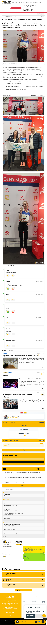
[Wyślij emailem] (40, 353)
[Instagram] (10, 615)
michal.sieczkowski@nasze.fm (13, 417)
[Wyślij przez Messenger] (38, 353)
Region (33, 602)
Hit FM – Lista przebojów (11, 569)
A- (38, 13)
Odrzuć (39, 616)
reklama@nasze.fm (13, 605)
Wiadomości (20, 2)
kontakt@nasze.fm (24, 433)
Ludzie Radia (24, 598)
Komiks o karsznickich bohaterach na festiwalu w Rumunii (20, 355)
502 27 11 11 (20, 436)
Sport (24, 2)
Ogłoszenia (36, 2)
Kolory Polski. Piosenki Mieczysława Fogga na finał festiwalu (18, 374)
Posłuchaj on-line (24, 425)
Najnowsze (33, 598)
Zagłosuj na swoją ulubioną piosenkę (23, 590)
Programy (27, 2)
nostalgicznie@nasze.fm (16, 611)
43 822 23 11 (8, 603)
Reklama (23, 601)
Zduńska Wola (34, 601)
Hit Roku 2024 (43, 601)
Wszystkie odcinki (23, 464)
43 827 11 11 (29, 436)
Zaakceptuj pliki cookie (30, 616)
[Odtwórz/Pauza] (17, 621)
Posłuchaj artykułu (7, 95)
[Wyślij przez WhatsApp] (39, 353)
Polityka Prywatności (5, 620)
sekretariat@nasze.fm (14, 603)
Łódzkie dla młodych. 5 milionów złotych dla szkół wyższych (18, 395)
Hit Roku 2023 (43, 602)
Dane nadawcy (10, 614)
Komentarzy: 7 (41, 93)
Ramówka (32, 2)
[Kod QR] (43, 353)
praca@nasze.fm (11, 612)
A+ (43, 13)
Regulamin (12, 620)
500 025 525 (9, 611)
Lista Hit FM (43, 598)
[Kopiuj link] (42, 353)
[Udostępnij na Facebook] (37, 353)
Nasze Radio (14, 2)
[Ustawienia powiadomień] (44, 615)
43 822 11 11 (8, 605)
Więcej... (23, 485)
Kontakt (40, 2)
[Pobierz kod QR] (43, 95)
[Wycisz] (36, 622)
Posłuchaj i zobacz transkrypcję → (23, 461)
